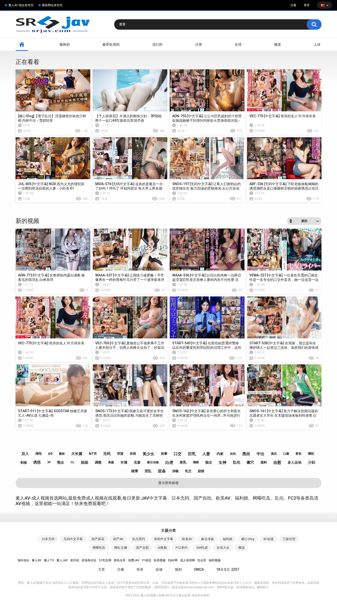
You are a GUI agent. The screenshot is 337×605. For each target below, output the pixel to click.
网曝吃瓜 (99, 547)
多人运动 (294, 462)
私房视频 (160, 560)
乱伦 (236, 462)
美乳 (183, 462)
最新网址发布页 (52, 5)
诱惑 (37, 462)
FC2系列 (181, 547)
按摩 (164, 453)
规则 (178, 569)
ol (73, 462)
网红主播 (120, 547)
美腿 (111, 462)
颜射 (62, 453)
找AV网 (173, 560)
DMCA (199, 569)
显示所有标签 (168, 483)
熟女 (60, 462)
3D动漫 (268, 539)
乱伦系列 (138, 539)
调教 (98, 462)
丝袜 (133, 453)
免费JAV (133, 560)
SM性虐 (202, 547)
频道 (277, 44)
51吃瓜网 (105, 560)
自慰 (277, 462)
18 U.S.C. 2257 (227, 569)
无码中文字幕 (73, 539)
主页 (101, 569)
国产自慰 (142, 547)
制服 (23, 462)
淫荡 (120, 453)
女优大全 (223, 547)
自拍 (233, 453)
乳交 (188, 471)
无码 (107, 453)
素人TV (49, 560)
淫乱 (148, 471)
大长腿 (76, 453)
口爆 (286, 453)
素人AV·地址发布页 (21, 5)
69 (50, 453)
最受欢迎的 (111, 44)
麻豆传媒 (153, 462)
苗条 (162, 471)
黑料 (264, 462)
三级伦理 (288, 539)
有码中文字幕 (163, 539)
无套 (137, 462)
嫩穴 (250, 462)
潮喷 (196, 462)
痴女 (208, 462)
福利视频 (215, 560)
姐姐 (84, 462)
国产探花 (98, 539)
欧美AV (187, 539)
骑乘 (134, 471)
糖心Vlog (247, 539)
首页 (22, 44)
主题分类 (168, 530)
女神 (222, 462)
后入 (25, 453)
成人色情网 (187, 560)
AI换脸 (162, 547)
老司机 (74, 560)
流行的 (157, 44)
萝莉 (298, 453)
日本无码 (48, 539)
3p (49, 462)
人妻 (206, 453)
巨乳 (192, 453)
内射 (220, 454)
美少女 (148, 453)
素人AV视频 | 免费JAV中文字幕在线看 (165, 595)
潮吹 (311, 453)
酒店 (274, 453)
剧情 (201, 471)
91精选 (146, 560)
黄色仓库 (120, 560)
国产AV (118, 539)
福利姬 (227, 539)
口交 (178, 453)
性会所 (201, 560)
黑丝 (246, 453)
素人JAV (62, 560)
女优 (238, 44)
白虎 (169, 462)
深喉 (175, 471)
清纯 (38, 453)
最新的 (64, 44)
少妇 (311, 462)
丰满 (123, 462)
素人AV (36, 560)
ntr (93, 453)
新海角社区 (89, 560)
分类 (198, 44)
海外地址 (23, 560)
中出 (260, 453)
